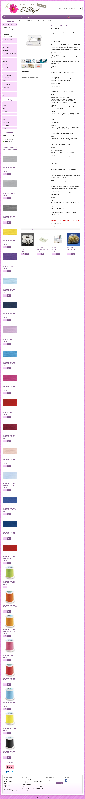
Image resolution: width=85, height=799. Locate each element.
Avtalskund (6, 125)
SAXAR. (5, 93)
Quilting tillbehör (7, 47)
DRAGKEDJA (6, 87)
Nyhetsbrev (30, 17)
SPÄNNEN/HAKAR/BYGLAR (9, 53)
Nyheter (22, 17)
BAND (4, 42)
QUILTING (5, 64)
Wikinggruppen (47, 797)
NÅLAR (5, 61)
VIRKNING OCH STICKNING (7, 76)
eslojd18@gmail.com (8, 139)
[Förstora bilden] (34, 41)
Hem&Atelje (7, 32)
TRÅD (4, 73)
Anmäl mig (59, 783)
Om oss (16, 17)
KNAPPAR (5, 50)
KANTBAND (6, 45)
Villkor (9, 17)
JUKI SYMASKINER (8, 24)
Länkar (5, 116)
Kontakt (38, 17)
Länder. (5, 102)
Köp (9, 174)
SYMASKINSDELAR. (8, 39)
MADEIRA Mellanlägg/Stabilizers (9, 83)
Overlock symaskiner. (9, 30)
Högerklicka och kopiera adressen (29, 77)
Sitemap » (53, 226)
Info (5, 174)
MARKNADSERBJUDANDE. (9, 56)
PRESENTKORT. (7, 90)
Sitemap (5, 95)
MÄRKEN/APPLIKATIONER (9, 59)
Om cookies (6, 122)
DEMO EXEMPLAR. (8, 36)
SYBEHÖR (5, 67)
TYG (4, 70)
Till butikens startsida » (56, 223)
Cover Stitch (7, 27)
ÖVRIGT (5, 80)
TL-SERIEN (6, 34)
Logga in (5, 128)
